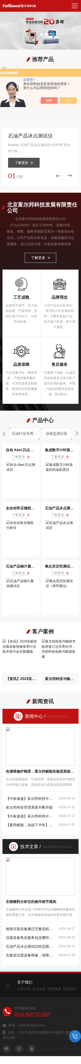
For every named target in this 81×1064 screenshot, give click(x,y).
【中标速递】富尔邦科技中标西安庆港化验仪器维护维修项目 (31, 816)
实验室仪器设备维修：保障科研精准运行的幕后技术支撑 (31, 955)
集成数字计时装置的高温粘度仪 (60, 450)
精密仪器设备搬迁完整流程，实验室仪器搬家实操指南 (31, 929)
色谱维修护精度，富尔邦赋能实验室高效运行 (40, 771)
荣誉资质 (54, 989)
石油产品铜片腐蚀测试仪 (21, 566)
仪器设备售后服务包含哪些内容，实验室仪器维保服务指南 (31, 938)
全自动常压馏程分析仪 (21, 508)
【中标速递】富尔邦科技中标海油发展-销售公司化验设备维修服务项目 (31, 799)
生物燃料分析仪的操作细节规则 (31, 902)
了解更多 (21, 163)
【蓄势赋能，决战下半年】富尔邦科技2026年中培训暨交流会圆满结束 (31, 825)
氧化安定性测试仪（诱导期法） (60, 566)
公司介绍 (24, 989)
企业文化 (39, 989)
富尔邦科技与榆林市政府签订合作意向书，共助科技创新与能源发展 (60, 679)
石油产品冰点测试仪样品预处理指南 (31, 946)
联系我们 (70, 989)
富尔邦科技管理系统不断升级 (29, 807)
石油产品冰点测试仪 (30, 136)
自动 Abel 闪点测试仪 (21, 450)
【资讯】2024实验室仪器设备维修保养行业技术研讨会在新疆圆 (21, 679)
